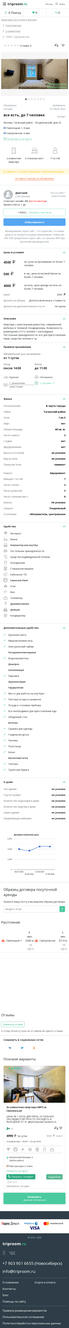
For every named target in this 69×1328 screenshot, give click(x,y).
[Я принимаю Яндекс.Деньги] (10, 1223)
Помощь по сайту (14, 1301)
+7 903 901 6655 (18, 1263)
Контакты (9, 1289)
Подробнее (54, 1176)
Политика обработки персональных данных (32, 1323)
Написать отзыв (13, 1024)
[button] (60, 4)
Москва (8, 122)
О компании (11, 1282)
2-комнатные (13, 31)
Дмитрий (21, 192)
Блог (6, 1295)
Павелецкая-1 (14, 128)
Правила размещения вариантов (25, 1310)
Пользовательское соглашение (23, 1317)
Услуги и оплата (44, 1282)
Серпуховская (13, 25)
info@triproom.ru (19, 1271)
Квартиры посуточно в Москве (19, 19)
